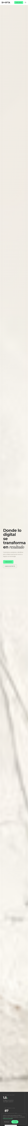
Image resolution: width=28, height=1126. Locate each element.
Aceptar (15, 1121)
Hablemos (18, 2)
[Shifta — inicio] (6, 2)
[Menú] (25, 2)
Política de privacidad (8, 1118)
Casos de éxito (10, 566)
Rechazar (6, 1121)
